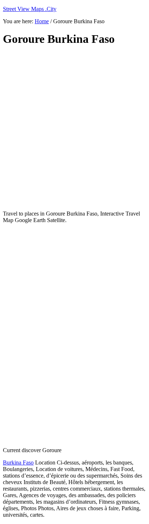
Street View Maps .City (29, 9)
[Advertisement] (74, 128)
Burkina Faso (18, 462)
